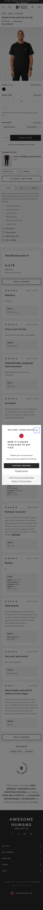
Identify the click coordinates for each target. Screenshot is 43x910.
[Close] (36, 430)
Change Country (21, 471)
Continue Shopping (21, 466)
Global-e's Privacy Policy (21, 481)
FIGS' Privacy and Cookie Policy (21, 478)
